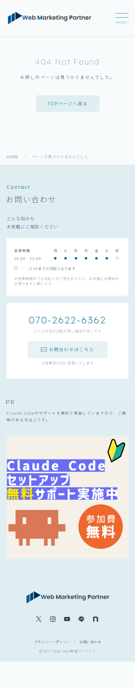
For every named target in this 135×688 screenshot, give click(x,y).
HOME (13, 156)
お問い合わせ (90, 641)
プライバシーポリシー (52, 641)
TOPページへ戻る (67, 103)
